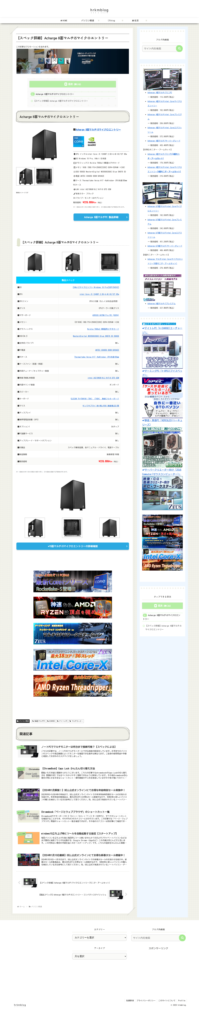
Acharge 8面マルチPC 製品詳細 (101, 217)
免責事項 (130, 1001)
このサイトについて (166, 1001)
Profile (181, 1001)
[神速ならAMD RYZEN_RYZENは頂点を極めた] (72, 607)
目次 (70, 84)
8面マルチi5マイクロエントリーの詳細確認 (74, 546)
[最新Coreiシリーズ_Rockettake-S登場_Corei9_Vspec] (72, 581)
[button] (179, 48)
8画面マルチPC (39, 721)
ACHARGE (52, 721)
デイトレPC (63, 721)
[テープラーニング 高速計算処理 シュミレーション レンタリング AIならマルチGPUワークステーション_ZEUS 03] (72, 633)
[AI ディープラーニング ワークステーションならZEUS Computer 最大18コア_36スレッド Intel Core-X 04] (72, 660)
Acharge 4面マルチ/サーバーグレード (164, 141)
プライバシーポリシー (146, 1001)
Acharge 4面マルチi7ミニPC (160, 93)
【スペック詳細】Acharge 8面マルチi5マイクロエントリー (60, 101)
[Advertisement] (158, 969)
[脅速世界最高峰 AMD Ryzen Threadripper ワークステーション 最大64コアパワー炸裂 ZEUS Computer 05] (72, 686)
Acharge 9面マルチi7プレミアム (162, 304)
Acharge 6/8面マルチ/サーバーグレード (165, 246)
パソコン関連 (24, 721)
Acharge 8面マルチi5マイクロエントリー (55, 94)
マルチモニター (77, 721)
